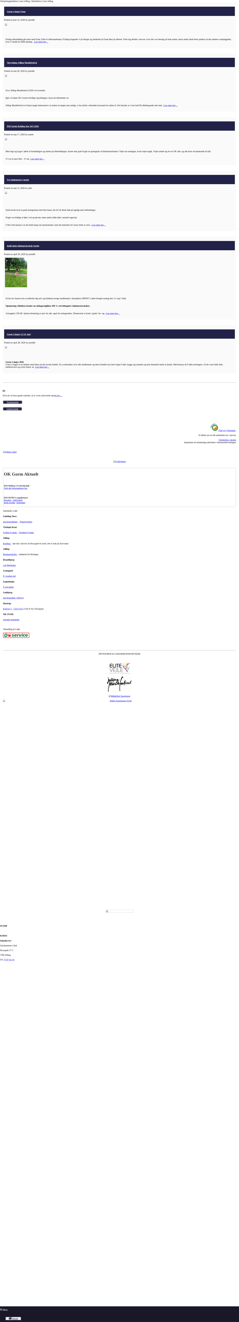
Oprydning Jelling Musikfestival (22, 63)
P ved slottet (8, 587)
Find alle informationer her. (16, 488)
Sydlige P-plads (10, 532)
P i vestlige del (9, 576)
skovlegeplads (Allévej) (13, 598)
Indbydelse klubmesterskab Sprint (23, 246)
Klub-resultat (9, 503)
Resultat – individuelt (13, 500)
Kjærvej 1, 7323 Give (13, 609)
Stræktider (20, 503)
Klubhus (7, 543)
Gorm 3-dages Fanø (16, 11)
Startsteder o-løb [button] (10, 511)
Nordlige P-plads (26, 532)
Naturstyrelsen (26, 522)
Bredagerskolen (10, 554)
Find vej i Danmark (226, 430)
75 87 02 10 (9, 960)
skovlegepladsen (10, 522)
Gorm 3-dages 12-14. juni (19, 334)
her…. (60, 395)
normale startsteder (11, 619)
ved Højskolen (9, 565)
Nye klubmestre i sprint (18, 180)
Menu (5, 1309)
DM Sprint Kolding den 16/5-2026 (23, 126)
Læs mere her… (41, 42)
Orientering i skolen (227, 440)
